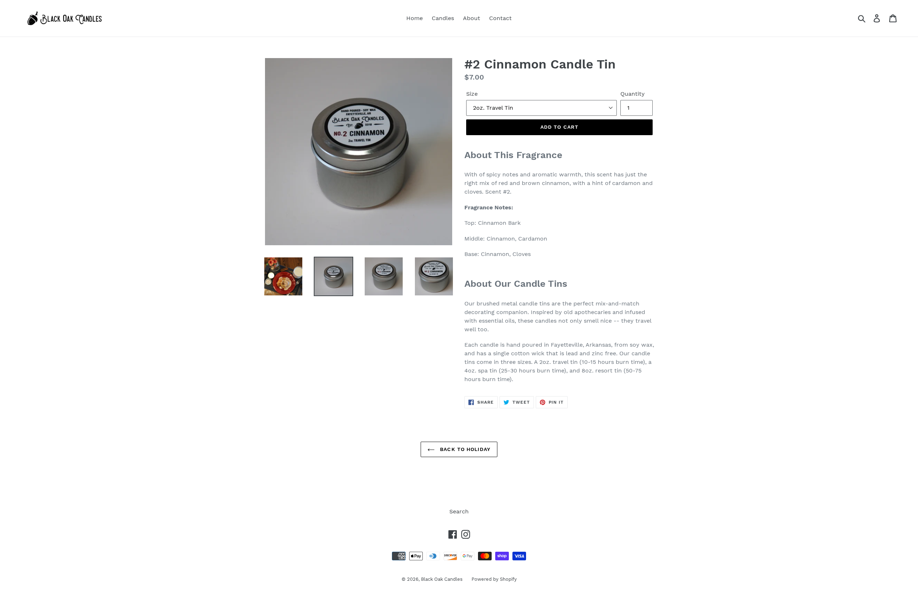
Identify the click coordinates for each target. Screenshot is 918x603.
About (471, 18)
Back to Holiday (464, 449)
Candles (443, 18)
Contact (500, 18)
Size (472, 93)
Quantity (632, 93)
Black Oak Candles (442, 579)
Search (459, 511)
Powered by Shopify (494, 579)
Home (414, 18)
